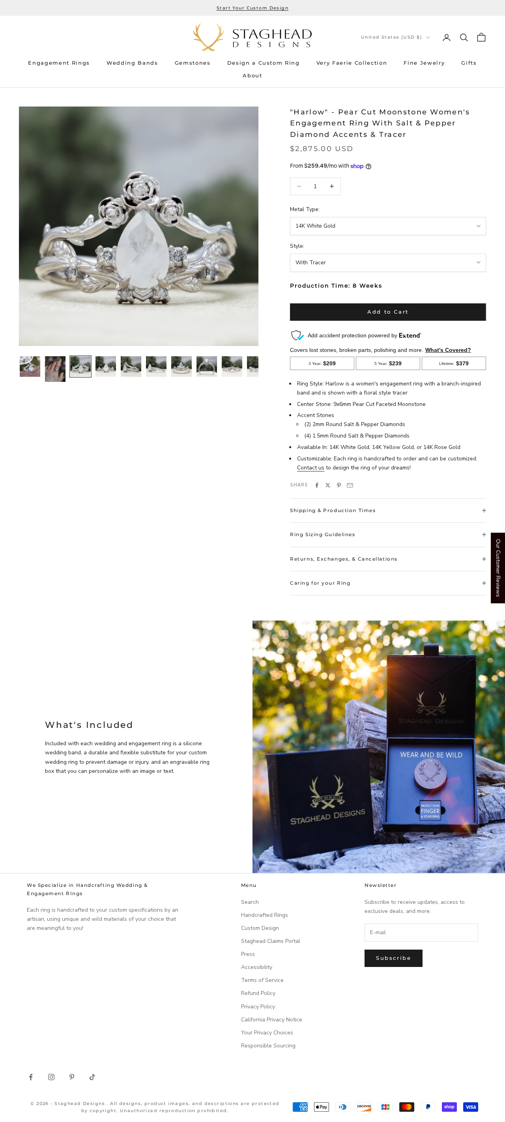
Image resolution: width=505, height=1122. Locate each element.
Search (250, 902)
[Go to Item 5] (131, 366)
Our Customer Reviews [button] (498, 568)
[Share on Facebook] (317, 485)
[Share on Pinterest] (339, 485)
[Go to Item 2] (55, 369)
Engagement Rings (59, 63)
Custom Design (260, 928)
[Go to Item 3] (80, 366)
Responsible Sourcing (268, 1045)
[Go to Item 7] (181, 366)
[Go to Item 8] (207, 366)
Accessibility (256, 967)
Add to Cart (388, 312)
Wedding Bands (132, 63)
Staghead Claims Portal (270, 941)
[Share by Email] (350, 485)
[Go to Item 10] (257, 366)
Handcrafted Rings (264, 915)
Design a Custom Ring (263, 63)
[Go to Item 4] (106, 366)
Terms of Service (262, 980)
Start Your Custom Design (252, 8)
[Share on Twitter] (328, 485)
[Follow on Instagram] (51, 1077)
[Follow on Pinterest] (72, 1077)
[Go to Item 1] (30, 366)
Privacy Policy (258, 1006)
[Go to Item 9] (232, 366)
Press (248, 954)
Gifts (469, 63)
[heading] (252, 37)
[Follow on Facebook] (31, 1077)
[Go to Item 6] (156, 366)
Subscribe (393, 958)
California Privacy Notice (271, 1019)
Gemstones (193, 63)
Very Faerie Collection (351, 63)
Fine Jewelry (424, 63)
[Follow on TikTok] (92, 1077)
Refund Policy (258, 993)
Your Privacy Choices (267, 1032)
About (252, 76)
